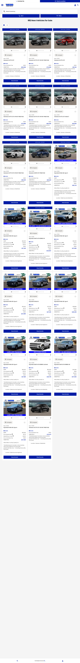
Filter (60, 16)
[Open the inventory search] (77, 5)
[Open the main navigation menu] (2, 5)
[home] (9, 5)
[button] (25, 50)
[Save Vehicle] (24, 55)
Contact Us (21, 1)
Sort (22, 16)
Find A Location (60, 1)
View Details (14, 81)
